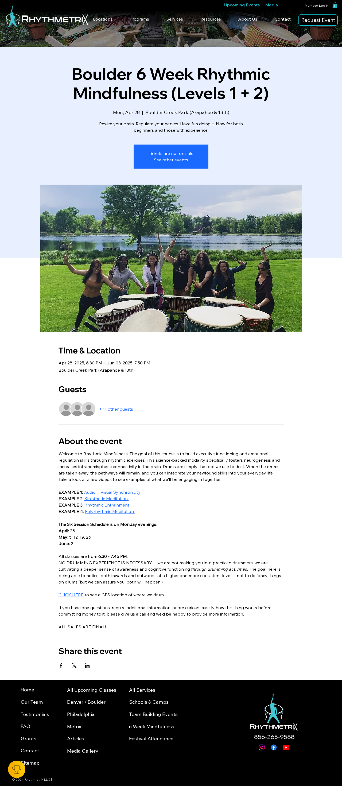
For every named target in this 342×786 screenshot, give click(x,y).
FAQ (25, 726)
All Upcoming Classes (91, 690)
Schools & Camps (149, 702)
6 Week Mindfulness (151, 726)
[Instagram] (262, 747)
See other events (171, 159)
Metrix (74, 726)
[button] (334, 5)
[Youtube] (286, 747)
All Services (142, 690)
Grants (28, 739)
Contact (30, 751)
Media (271, 4)
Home (27, 690)
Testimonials (35, 714)
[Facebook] (274, 747)
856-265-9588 (274, 737)
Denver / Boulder (86, 702)
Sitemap (30, 763)
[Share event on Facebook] (61, 665)
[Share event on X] (74, 665)
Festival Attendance (151, 739)
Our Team (32, 702)
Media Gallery (82, 751)
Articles (75, 739)
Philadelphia (81, 714)
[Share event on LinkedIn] (87, 665)
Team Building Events (153, 714)
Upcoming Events (242, 4)
